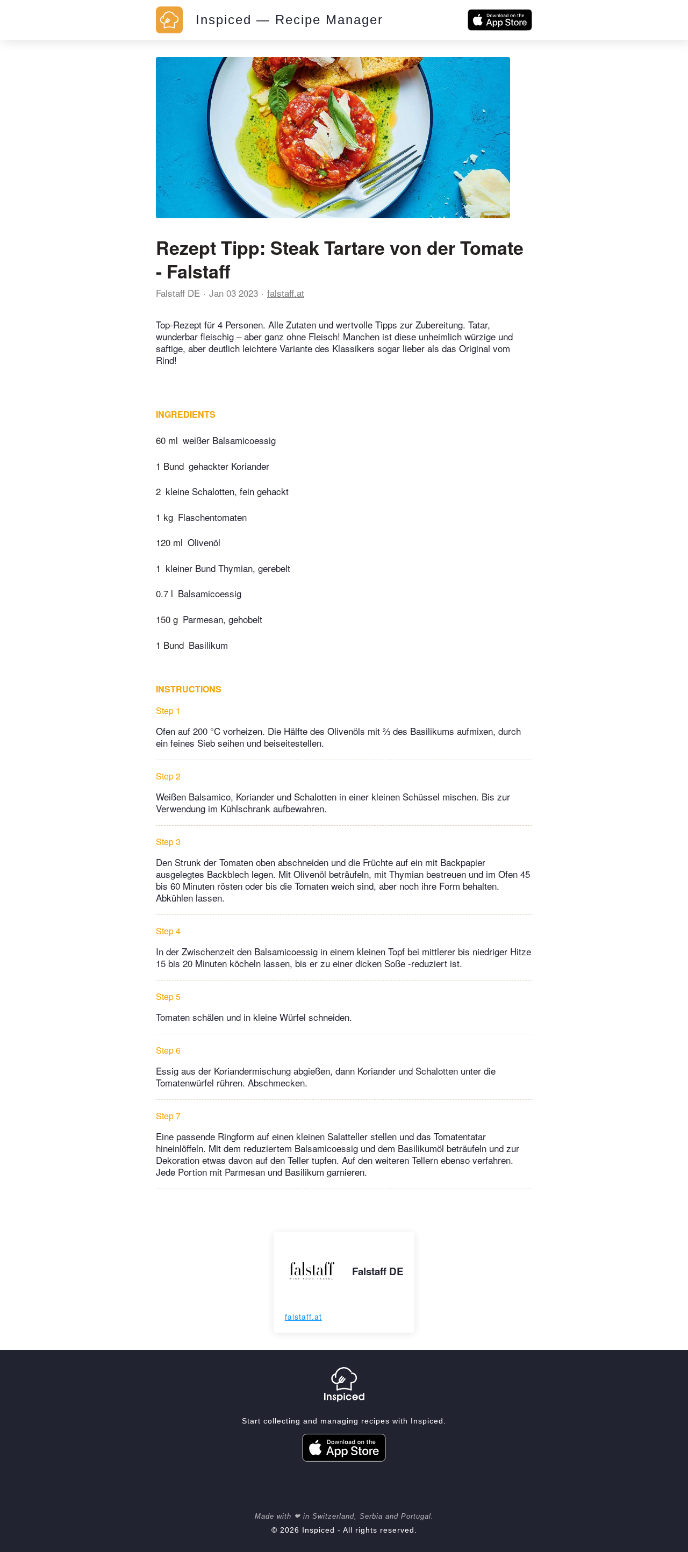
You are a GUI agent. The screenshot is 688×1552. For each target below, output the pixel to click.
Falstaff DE (178, 292)
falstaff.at (285, 292)
